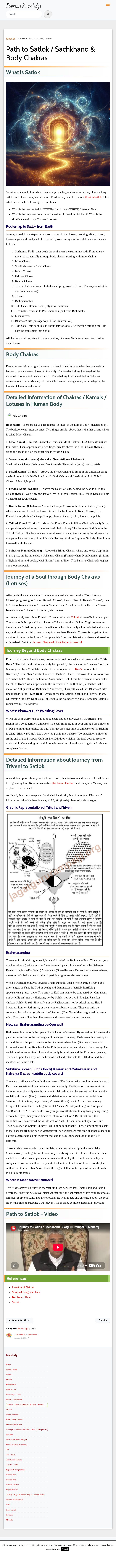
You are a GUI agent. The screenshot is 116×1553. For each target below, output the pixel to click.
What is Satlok (93, 197)
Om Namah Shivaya (14, 1460)
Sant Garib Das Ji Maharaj (16, 1444)
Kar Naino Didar (21, 1297)
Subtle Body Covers (14, 1420)
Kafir (8, 1505)
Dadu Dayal (11, 1510)
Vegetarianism (12, 1490)
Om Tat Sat (10, 1455)
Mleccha (9, 1520)
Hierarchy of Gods (13, 1394)
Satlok (15, 1302)
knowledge (10, 38)
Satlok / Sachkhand (20, 1320)
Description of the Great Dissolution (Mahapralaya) (27, 1430)
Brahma (9, 1374)
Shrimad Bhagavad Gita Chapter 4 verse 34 (57, 642)
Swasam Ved (11, 1480)
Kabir (8, 1364)
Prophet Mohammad (14, 1500)
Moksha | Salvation (14, 1425)
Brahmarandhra (12, 1415)
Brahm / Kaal (11, 1369)
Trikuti (75, 617)
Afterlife (9, 1435)
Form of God (11, 1389)
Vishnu (9, 1379)
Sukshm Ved (11, 1475)
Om (7, 1449)
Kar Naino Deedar (62, 783)
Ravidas (9, 1515)
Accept (65, 1549)
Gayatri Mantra (12, 1465)
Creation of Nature (23, 1287)
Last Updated (19, 1335)
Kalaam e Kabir (12, 1485)
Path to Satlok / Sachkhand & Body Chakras (25, 1405)
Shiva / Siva (11, 1384)
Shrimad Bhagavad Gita (26, 1292)
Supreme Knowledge (23, 6)
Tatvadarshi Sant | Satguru (16, 1439)
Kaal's (78, 669)
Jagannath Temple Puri (15, 1470)
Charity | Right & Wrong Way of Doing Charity (25, 1495)
